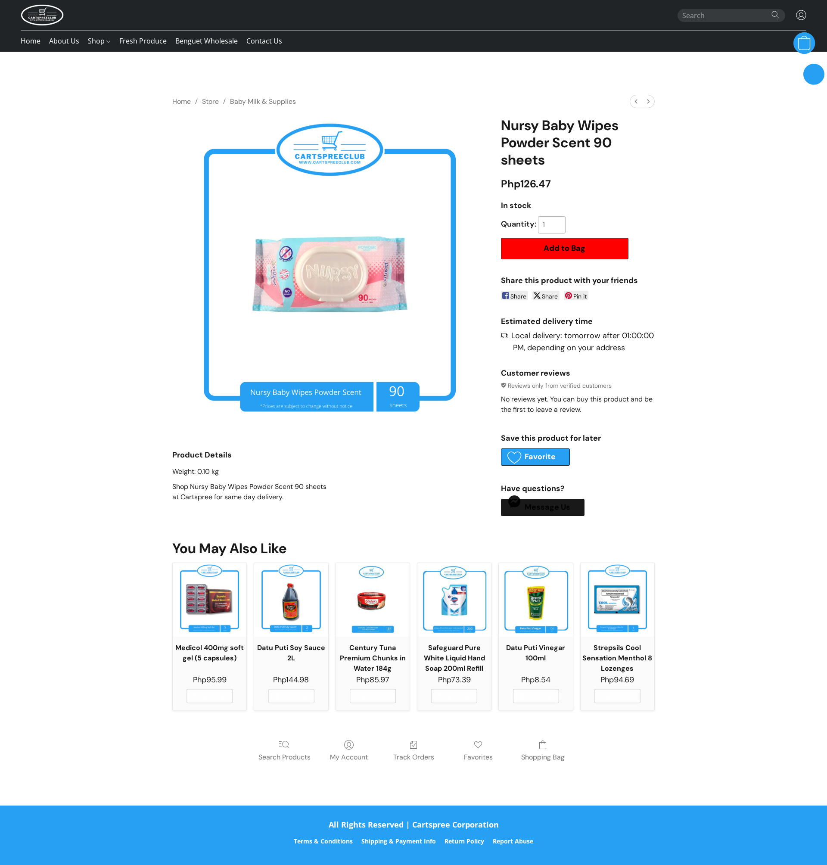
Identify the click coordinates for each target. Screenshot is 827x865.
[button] (42, 15)
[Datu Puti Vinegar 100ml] (535, 600)
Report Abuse (513, 841)
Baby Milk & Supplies (263, 101)
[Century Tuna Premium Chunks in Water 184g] (373, 600)
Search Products (284, 757)
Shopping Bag (543, 757)
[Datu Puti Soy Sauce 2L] (291, 600)
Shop (97, 41)
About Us (64, 41)
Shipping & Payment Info (398, 841)
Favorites (478, 757)
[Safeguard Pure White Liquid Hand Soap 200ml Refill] (454, 600)
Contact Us (264, 41)
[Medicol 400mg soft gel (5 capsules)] (209, 600)
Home (30, 41)
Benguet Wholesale (206, 41)
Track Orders (413, 757)
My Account (349, 757)
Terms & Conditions (323, 841)
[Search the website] (775, 15)
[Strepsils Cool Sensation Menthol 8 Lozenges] (617, 600)
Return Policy (464, 841)
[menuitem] (636, 101)
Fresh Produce (143, 41)
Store (210, 101)
